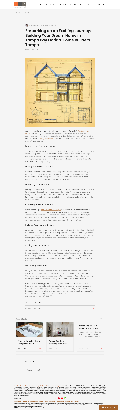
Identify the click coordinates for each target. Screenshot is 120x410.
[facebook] (56, 398)
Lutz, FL (103, 389)
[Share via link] (40, 302)
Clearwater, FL (34, 389)
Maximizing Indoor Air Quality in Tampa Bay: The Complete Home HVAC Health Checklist (89, 327)
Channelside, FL (24, 395)
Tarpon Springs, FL (100, 392)
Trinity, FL (70, 393)
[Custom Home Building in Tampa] (29, 329)
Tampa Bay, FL (90, 392)
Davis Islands (17, 387)
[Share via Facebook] (26, 302)
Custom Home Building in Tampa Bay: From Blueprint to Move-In (29, 342)
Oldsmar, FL (43, 390)
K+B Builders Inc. (25, 401)
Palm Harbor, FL (51, 390)
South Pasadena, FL (51, 392)
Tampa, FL (63, 387)
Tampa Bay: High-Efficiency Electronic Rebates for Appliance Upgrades (58, 342)
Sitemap (45, 407)
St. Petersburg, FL (72, 392)
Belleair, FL (88, 387)
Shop (27, 12)
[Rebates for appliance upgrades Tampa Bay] (60, 329)
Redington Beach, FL (96, 390)
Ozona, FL (77, 390)
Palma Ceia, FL (96, 393)
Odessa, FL (71, 390)
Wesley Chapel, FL (78, 393)
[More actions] (93, 25)
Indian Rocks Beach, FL (60, 389)
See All (102, 319)
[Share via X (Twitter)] (31, 302)
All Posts (18, 12)
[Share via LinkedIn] (35, 302)
